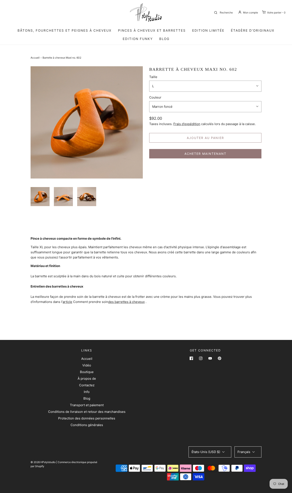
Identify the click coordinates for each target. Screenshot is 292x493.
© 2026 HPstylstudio (43, 462)
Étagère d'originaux (252, 30)
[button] (40, 196)
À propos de (87, 378)
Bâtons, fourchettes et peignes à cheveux (65, 30)
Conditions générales (87, 425)
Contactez (86, 385)
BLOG (164, 39)
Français (244, 452)
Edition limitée (208, 30)
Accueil (35, 57)
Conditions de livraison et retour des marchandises (86, 412)
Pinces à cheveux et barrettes (152, 30)
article (67, 302)
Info (87, 392)
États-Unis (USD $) (206, 452)
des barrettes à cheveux (126, 302)
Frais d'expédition (186, 124)
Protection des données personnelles (86, 418)
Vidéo (86, 365)
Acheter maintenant (205, 153)
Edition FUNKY (138, 39)
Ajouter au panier (205, 138)
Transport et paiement (87, 405)
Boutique (87, 372)
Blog (86, 398)
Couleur (155, 97)
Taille (153, 77)
